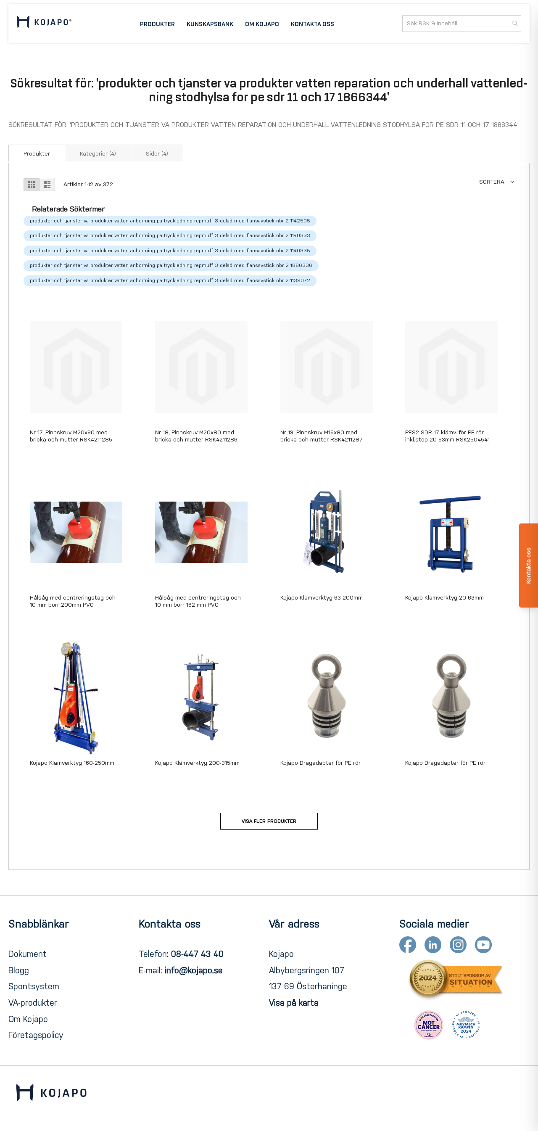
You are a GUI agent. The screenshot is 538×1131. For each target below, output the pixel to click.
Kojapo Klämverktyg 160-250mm (72, 762)
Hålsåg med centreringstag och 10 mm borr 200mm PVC (73, 601)
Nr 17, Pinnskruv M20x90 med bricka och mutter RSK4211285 (71, 436)
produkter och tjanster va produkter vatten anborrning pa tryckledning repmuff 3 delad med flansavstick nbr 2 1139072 (170, 280)
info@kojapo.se (194, 970)
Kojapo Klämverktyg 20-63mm (444, 597)
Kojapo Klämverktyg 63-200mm (321, 597)
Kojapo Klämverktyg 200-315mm (197, 762)
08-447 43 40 (197, 954)
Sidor (157, 153)
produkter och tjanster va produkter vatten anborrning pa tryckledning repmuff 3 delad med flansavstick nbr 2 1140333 (170, 235)
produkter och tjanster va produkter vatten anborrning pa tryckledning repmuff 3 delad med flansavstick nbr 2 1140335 (170, 251)
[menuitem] (157, 23)
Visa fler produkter (269, 821)
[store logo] (44, 23)
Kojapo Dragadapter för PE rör (320, 762)
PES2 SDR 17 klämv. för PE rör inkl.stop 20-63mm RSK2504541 (447, 436)
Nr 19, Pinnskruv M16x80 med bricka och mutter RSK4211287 (321, 436)
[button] (496, 182)
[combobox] (461, 23)
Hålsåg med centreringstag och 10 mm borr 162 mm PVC (198, 601)
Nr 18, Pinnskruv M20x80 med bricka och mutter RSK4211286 (196, 436)
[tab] (36, 153)
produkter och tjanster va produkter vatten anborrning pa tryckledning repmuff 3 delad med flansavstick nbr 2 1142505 (170, 221)
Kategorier (98, 153)
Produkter (37, 153)
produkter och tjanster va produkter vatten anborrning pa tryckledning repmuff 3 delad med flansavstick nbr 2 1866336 (171, 265)
